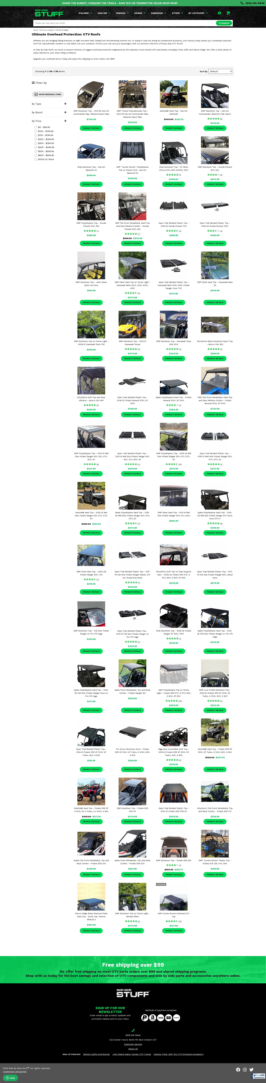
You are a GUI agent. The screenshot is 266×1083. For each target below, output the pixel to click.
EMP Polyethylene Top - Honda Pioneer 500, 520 (91, 224)
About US (133, 1049)
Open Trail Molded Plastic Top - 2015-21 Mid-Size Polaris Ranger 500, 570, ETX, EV (215, 456)
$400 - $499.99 (46, 147)
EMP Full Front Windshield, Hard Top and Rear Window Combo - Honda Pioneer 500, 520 (132, 226)
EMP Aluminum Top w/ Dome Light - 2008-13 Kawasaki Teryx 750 (91, 342)
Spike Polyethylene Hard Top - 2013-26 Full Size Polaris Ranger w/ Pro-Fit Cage (215, 634)
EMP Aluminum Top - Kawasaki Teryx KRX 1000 (173, 342)
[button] (258, 1076)
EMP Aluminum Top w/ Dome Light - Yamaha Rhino (132, 915)
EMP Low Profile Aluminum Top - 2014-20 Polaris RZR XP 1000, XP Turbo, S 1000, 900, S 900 (215, 693)
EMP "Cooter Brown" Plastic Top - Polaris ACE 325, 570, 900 (215, 862)
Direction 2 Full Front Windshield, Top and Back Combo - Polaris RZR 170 (215, 809)
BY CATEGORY (196, 13)
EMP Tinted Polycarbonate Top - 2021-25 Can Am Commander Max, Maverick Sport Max (133, 114)
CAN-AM (102, 13)
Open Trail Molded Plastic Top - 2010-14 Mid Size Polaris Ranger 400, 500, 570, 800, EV (132, 456)
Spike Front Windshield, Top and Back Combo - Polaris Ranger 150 (132, 691)
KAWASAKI (157, 13)
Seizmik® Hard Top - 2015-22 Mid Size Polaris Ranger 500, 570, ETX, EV (91, 515)
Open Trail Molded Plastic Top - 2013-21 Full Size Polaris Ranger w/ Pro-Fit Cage (132, 634)
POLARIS (84, 13)
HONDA (138, 13)
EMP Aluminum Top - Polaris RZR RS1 (173, 860)
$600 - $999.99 (46, 155)
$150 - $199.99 (45, 135)
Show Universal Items (50, 94)
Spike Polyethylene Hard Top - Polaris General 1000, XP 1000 (173, 398)
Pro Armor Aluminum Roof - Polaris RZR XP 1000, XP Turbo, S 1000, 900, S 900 (132, 752)
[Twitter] (251, 1069)
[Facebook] (238, 1069)
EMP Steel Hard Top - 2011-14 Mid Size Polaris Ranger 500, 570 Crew (174, 514)
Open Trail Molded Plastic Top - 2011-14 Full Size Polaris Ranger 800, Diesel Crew (215, 575)
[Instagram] (245, 1069)
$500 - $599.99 (46, 151)
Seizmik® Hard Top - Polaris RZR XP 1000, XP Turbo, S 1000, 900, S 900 (215, 750)
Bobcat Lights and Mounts (96, 1054)
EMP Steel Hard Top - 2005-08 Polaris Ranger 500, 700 (91, 573)
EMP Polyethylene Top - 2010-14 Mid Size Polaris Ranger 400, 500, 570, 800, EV (91, 456)
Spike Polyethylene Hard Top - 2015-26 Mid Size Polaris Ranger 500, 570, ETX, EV (132, 515)
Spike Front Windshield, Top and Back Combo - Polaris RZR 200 (132, 862)
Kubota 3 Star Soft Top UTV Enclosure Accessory (179, 1054)
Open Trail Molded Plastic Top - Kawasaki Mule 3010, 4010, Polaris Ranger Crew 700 (174, 285)
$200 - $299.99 (46, 139)
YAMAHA (120, 13)
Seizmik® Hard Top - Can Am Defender (173, 112)
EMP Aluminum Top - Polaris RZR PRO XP (132, 809)
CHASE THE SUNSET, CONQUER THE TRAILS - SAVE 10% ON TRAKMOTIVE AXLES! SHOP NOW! (119, 3)
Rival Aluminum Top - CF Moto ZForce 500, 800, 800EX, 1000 (173, 168)
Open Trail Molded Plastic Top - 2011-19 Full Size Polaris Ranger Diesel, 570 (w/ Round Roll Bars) (132, 575)
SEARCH (225, 23)
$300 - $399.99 (46, 143)
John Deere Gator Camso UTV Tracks (131, 1054)
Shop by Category (47, 30)
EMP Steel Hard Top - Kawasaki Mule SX (215, 283)
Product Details (91, 128)
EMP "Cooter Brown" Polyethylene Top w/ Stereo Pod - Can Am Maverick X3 (132, 170)
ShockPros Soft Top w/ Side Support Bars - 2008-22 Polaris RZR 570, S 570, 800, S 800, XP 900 (173, 575)
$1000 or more (46, 159)
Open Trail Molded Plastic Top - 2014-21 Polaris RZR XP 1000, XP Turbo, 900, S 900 (91, 752)
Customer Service (133, 1044)
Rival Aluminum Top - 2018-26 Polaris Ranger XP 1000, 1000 (173, 632)
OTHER (176, 13)
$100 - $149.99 (45, 131)
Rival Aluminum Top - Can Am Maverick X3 (91, 168)
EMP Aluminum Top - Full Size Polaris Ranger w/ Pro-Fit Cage (91, 632)
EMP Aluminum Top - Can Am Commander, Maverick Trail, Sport (215, 112)
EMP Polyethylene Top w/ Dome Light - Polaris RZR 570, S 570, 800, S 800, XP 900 (174, 693)
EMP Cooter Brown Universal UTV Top (173, 915)
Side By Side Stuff (19, 1068)
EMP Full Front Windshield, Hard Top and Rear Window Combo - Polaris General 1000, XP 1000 (215, 400)
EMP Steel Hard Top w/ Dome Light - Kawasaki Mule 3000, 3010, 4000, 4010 (132, 285)
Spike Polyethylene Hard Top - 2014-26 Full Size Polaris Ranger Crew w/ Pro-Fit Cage (91, 693)
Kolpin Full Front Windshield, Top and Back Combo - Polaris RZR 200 (91, 862)
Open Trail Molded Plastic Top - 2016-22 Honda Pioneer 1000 (215, 224)
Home (35, 30)
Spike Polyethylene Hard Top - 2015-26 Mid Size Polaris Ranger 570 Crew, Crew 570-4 (214, 515)
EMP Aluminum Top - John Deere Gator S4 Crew (91, 283)
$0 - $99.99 (44, 127)
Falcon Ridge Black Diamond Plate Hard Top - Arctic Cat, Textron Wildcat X (91, 916)
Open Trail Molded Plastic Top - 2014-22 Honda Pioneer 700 (174, 224)
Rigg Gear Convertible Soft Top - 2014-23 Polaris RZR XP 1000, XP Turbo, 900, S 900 (173, 752)
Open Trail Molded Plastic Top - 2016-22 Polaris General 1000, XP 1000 (132, 400)
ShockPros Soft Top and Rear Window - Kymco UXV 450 (91, 398)
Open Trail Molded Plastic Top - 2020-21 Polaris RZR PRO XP (174, 809)
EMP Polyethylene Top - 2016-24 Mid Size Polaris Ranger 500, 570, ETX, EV (173, 456)
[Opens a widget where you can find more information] (10, 1078)
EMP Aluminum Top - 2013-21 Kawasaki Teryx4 (132, 342)
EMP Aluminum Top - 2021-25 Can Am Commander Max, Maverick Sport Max (91, 112)
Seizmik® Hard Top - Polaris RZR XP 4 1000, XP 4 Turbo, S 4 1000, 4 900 (91, 809)
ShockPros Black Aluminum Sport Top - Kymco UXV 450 (215, 342)
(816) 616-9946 (255, 3)
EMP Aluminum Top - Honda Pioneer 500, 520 (215, 168)
